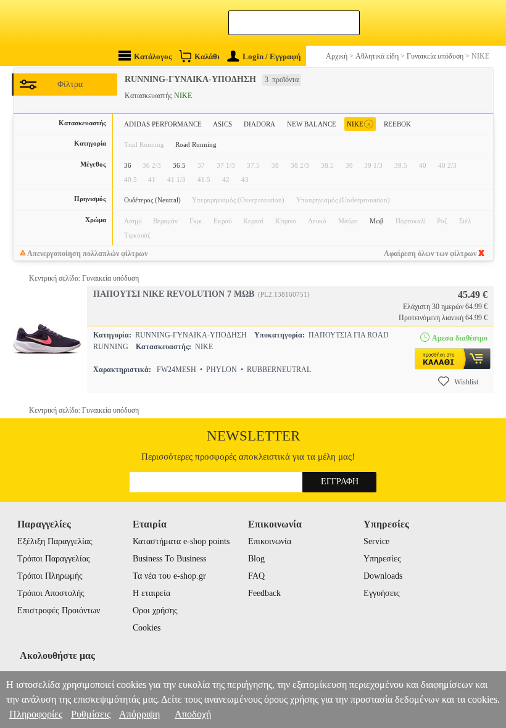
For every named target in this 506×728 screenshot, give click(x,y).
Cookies (146, 627)
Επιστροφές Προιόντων (58, 610)
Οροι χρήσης (155, 610)
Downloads (382, 576)
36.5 (179, 165)
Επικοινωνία (269, 541)
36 (127, 165)
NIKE (359, 124)
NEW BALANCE (311, 124)
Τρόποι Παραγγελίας (53, 558)
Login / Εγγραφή (272, 56)
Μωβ (377, 221)
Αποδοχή (193, 714)
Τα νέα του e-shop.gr (169, 576)
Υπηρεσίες (382, 558)
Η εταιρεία (151, 593)
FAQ (256, 576)
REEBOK (397, 124)
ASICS (222, 124)
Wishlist (466, 382)
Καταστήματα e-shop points (181, 541)
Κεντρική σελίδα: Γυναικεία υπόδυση (84, 278)
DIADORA (259, 124)
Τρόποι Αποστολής (51, 593)
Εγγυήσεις (381, 593)
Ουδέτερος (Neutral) (152, 200)
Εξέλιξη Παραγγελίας (55, 541)
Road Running (196, 144)
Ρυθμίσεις (90, 714)
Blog (256, 558)
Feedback (264, 593)
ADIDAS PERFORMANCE (163, 124)
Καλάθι (207, 56)
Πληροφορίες (35, 714)
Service (376, 541)
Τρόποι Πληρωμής (50, 576)
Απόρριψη (139, 714)
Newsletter (253, 436)
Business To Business (169, 558)
